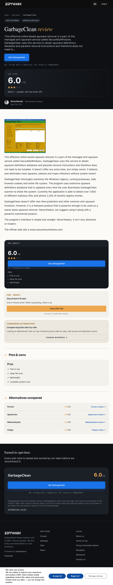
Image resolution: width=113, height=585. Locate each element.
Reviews (16, 15)
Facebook (8, 556)
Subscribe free (56, 308)
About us (80, 536)
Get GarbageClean (16, 57)
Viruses (43, 536)
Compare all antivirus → (56, 337)
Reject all (75, 576)
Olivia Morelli (16, 101)
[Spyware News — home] (13, 4)
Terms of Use (82, 541)
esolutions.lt (21, 551)
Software (44, 541)
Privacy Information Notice (87, 545)
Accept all (57, 576)
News (42, 550)
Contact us (80, 559)
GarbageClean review (17, 509)
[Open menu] (95, 4)
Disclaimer (80, 550)
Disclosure (80, 555)
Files (42, 545)
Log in (104, 4)
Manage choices (96, 576)
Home (6, 15)
